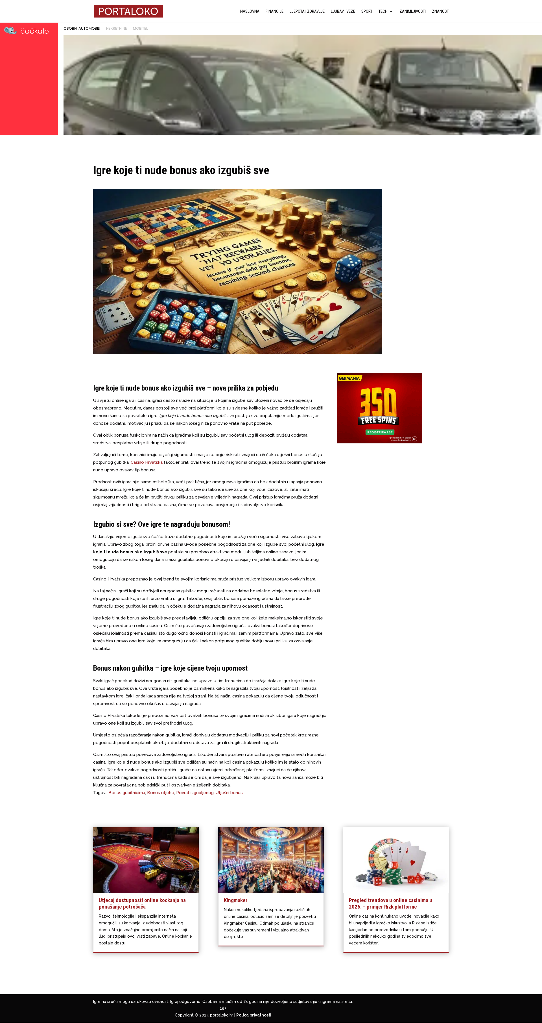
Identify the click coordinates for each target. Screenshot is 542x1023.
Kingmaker (236, 900)
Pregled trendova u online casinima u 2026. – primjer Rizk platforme (390, 903)
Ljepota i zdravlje (307, 11)
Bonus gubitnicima (126, 792)
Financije (274, 11)
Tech (383, 11)
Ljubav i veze (343, 11)
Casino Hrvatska (147, 462)
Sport (366, 11)
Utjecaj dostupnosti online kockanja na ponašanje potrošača (142, 903)
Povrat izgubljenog (195, 792)
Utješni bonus (229, 792)
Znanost (440, 11)
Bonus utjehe (160, 792)
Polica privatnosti (253, 1015)
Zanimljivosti (412, 11)
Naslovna (249, 11)
